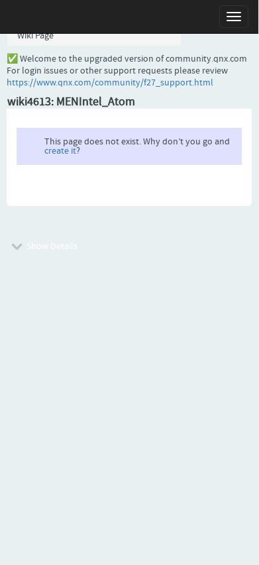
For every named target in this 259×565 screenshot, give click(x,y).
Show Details (51, 246)
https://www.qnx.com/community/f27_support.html (110, 83)
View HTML (167, 191)
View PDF (217, 191)
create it (60, 151)
